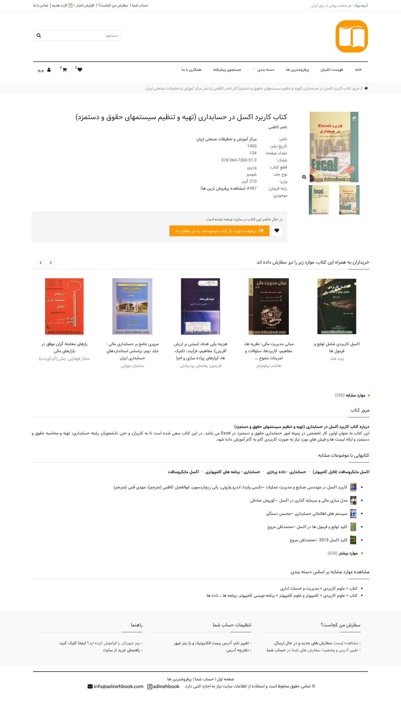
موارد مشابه (355, 395)
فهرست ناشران (332, 69)
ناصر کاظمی (277, 127)
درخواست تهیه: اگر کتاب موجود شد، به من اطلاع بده (216, 231)
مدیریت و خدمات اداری (299, 588)
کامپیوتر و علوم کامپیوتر (299, 595)
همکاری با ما (191, 69)
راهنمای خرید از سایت (121, 650)
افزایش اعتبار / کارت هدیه (73, 5)
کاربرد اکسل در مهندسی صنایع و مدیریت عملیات (307, 487)
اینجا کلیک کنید (73, 643)
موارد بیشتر (348, 553)
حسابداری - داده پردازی (286, 472)
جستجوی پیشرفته (227, 69)
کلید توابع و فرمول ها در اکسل (323, 526)
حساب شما (140, 5)
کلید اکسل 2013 (334, 540)
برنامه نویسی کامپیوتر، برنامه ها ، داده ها (241, 595)
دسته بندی (265, 69)
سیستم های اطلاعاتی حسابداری (322, 513)
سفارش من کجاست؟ (113, 5)
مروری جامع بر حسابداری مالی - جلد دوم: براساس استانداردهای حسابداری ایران (132, 351)
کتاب (353, 588)
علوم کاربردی (334, 588)
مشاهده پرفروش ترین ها (223, 188)
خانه (358, 69)
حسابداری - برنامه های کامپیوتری (232, 472)
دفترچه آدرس (237, 650)
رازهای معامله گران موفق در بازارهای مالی (64, 347)
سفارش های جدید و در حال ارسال (303, 643)
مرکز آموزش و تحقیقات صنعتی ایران (226, 139)
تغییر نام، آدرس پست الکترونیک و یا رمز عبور (211, 643)
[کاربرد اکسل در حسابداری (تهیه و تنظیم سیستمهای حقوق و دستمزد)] (304, 177)
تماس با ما (40, 5)
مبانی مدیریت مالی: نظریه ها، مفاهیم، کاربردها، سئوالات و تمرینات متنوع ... (269, 351)
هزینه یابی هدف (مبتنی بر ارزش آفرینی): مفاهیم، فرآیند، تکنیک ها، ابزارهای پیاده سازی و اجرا (200, 351)
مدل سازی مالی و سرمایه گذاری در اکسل (314, 500)
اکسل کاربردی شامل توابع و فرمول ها (337, 347)
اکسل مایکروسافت (183, 472)
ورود (41, 70)
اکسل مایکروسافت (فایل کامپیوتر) (341, 472)
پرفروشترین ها (297, 69)
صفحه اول (225, 679)
